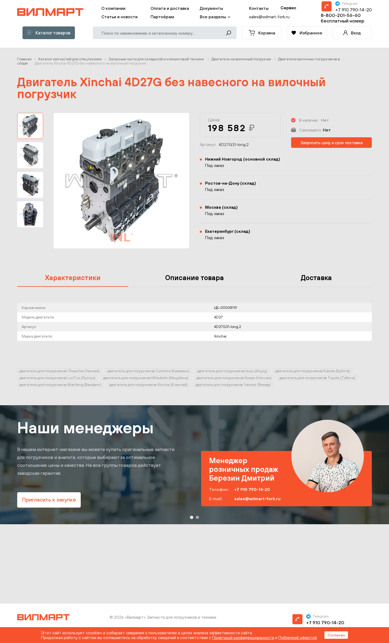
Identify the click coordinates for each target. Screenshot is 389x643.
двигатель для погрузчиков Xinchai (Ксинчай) (148, 384)
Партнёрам (162, 16)
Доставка (316, 277)
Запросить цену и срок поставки (331, 142)
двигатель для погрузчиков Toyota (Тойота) (317, 378)
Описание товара (194, 277)
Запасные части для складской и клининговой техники (156, 59)
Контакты (259, 8)
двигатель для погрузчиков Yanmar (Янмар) (233, 384)
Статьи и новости (119, 16)
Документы (211, 8)
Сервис (288, 7)
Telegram (350, 3)
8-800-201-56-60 (341, 15)
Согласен (336, 635)
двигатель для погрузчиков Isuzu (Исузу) (232, 371)
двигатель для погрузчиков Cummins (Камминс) (148, 371)
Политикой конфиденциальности (243, 637)
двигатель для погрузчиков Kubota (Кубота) (312, 371)
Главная (24, 59)
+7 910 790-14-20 (353, 9)
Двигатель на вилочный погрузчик (241, 59)
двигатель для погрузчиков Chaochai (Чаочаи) (59, 371)
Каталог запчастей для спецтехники (70, 59)
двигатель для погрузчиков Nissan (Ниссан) (234, 378)
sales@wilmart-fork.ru (257, 498)
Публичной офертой (297, 637)
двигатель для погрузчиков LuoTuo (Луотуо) (57, 378)
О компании (113, 8)
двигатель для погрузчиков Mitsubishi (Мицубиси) (145, 378)
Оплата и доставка (170, 8)
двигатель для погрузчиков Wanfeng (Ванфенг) (60, 384)
